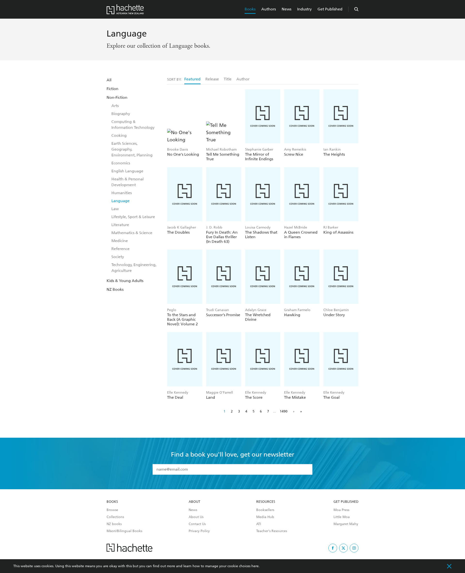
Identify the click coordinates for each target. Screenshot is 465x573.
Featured (192, 79)
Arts (115, 105)
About (194, 502)
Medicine (119, 240)
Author (242, 79)
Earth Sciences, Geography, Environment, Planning (132, 149)
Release (212, 79)
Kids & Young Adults (125, 280)
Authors (268, 9)
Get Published (330, 9)
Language (120, 201)
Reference (120, 248)
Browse (112, 510)
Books (250, 9)
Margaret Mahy (345, 524)
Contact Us (197, 524)
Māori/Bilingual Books (124, 531)
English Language (127, 171)
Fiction (112, 88)
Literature (120, 224)
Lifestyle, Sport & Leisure (133, 216)
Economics (120, 163)
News (286, 9)
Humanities (121, 193)
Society (117, 256)
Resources (265, 502)
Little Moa (341, 517)
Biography (120, 113)
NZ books (114, 524)
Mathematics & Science (131, 232)
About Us (196, 517)
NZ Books (115, 289)
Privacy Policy (199, 531)
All (109, 80)
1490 (283, 411)
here (255, 566)
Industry (304, 9)
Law (115, 208)
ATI (258, 524)
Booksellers (265, 510)
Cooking (119, 135)
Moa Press (341, 510)
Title (228, 79)
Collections (115, 517)
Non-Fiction (117, 97)
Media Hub (265, 517)
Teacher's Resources (271, 531)
